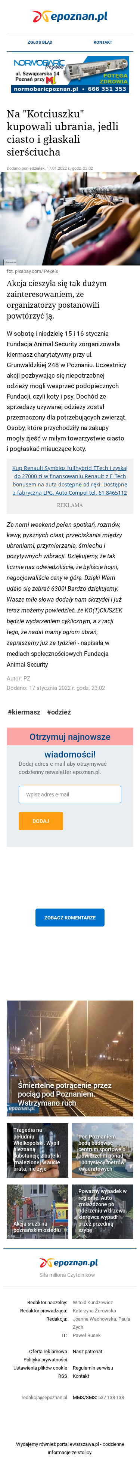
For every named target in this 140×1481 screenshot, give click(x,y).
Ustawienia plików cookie (40, 1368)
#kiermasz (24, 712)
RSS (62, 1376)
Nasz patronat (87, 1351)
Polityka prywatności (45, 1359)
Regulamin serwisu (93, 1368)
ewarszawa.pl (84, 1444)
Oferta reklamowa (48, 1351)
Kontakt (103, 42)
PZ (27, 678)
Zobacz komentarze (70, 918)
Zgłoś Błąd (40, 42)
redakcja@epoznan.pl (44, 1397)
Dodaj (40, 821)
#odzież (59, 712)
